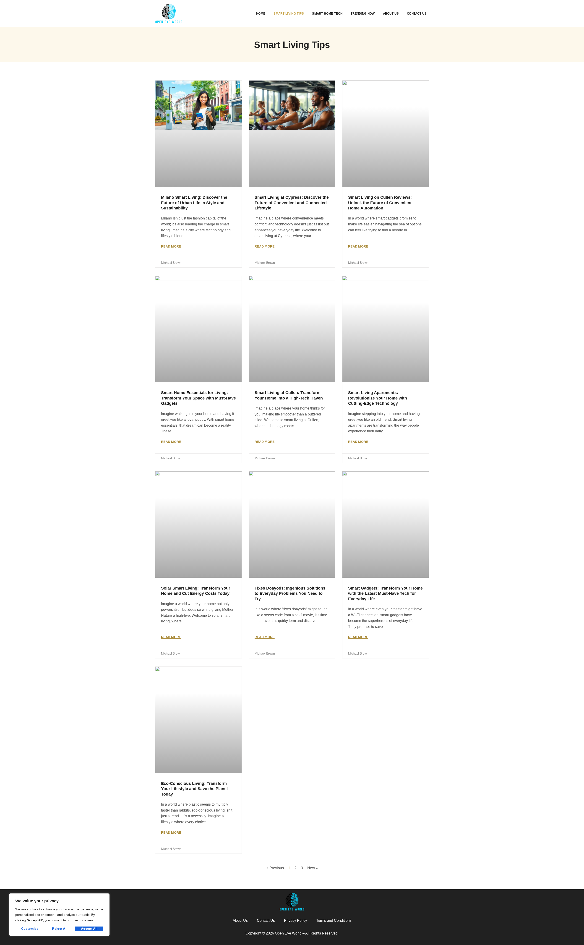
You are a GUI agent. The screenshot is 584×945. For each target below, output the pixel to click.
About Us (391, 13)
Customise (30, 928)
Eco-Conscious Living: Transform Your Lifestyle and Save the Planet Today (194, 788)
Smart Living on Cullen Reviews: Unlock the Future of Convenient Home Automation (380, 202)
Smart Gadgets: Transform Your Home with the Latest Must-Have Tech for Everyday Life (385, 593)
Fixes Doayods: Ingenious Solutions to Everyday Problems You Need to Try (290, 593)
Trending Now (363, 13)
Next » (312, 868)
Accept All (89, 928)
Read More (171, 246)
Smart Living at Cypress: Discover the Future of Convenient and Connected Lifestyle (292, 202)
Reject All (59, 928)
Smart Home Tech (327, 13)
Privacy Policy (295, 920)
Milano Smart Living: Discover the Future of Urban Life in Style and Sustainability (194, 202)
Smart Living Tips (289, 13)
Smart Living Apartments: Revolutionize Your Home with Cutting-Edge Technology (377, 398)
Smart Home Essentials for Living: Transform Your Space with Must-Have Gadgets (198, 398)
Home (260, 13)
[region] (59, 914)
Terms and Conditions (334, 920)
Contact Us (417, 13)
